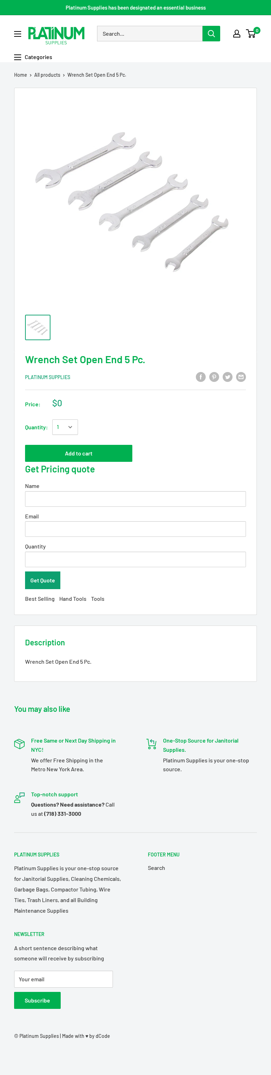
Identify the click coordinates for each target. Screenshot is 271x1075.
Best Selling (40, 598)
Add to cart (78, 453)
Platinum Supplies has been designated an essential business (136, 7)
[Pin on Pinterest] (214, 376)
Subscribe (37, 1000)
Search (156, 867)
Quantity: (36, 427)
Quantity (35, 546)
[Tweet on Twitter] (228, 376)
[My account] (236, 33)
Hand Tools (72, 598)
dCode (103, 1036)
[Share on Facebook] (201, 376)
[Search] (211, 33)
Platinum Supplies (47, 377)
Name (32, 485)
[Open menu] (17, 34)
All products (47, 75)
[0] (251, 33)
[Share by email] (241, 376)
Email (32, 516)
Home (20, 75)
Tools (97, 598)
